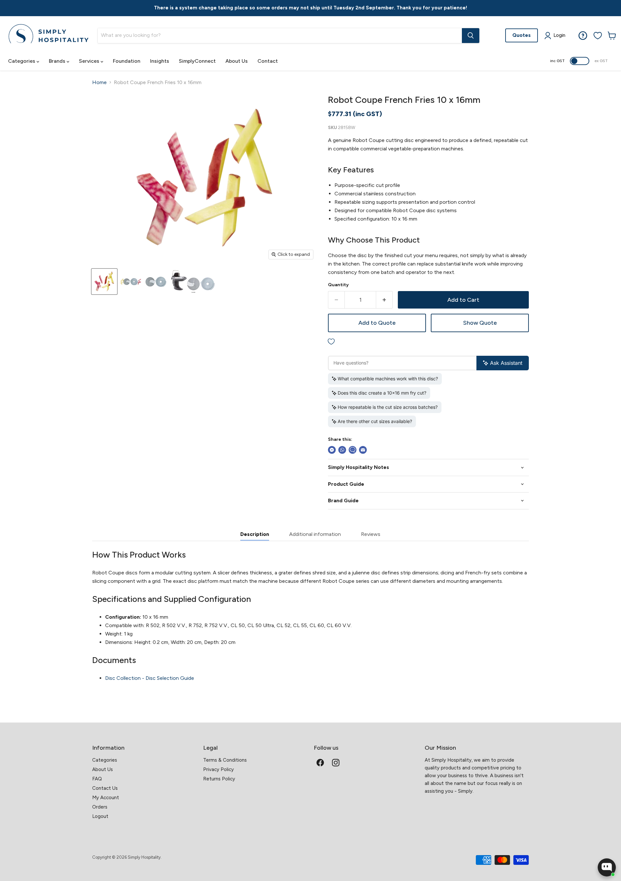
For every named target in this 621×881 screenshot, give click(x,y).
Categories (22, 61)
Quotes (521, 35)
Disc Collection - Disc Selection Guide (149, 678)
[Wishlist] (598, 35)
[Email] (363, 450)
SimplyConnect (197, 61)
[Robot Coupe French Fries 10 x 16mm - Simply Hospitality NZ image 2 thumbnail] (130, 281)
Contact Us (105, 788)
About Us (236, 61)
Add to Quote (377, 322)
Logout (100, 816)
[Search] (470, 35)
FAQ (97, 779)
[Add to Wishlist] (428, 342)
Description (254, 534)
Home (99, 82)
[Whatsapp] (342, 450)
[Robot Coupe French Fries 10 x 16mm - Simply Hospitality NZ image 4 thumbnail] (193, 281)
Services (90, 61)
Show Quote (480, 322)
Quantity (338, 285)
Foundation (126, 61)
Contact (267, 61)
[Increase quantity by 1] (384, 300)
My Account (105, 797)
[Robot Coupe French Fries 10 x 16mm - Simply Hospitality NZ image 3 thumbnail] (156, 281)
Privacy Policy (218, 769)
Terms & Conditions (225, 760)
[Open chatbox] (607, 867)
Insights (159, 61)
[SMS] (352, 450)
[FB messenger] (332, 450)
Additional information (315, 534)
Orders (99, 807)
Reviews (370, 534)
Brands (58, 61)
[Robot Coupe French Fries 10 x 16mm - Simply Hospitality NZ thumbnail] (104, 281)
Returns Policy (219, 779)
